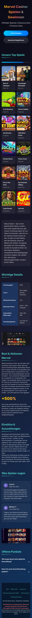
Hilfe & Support (25, 593)
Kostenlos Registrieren (16, 40)
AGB (7, 589)
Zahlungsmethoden (16, 597)
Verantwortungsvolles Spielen (11, 593)
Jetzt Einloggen (16, 33)
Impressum (23, 589)
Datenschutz (14, 589)
